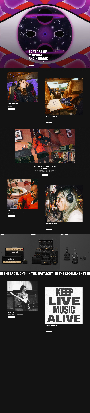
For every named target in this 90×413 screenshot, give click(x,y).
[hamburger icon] (88, 3)
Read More (49, 331)
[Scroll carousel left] (1, 252)
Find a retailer (83, 1)
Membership (80, 1)
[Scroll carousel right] (88, 252)
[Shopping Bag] (87, 3)
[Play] (88, 66)
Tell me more (31, 65)
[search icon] (84, 3)
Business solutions (76, 1)
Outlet (86, 1)
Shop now (49, 122)
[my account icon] (86, 3)
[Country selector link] (88, 1)
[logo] (3, 3)
